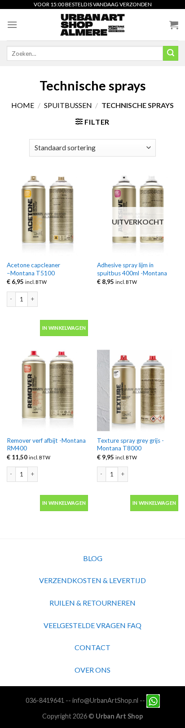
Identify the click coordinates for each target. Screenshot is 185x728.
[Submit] (170, 53)
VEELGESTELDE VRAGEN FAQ (92, 625)
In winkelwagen (64, 328)
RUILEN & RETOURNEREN (92, 602)
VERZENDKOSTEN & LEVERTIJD (92, 580)
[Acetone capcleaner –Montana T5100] (47, 215)
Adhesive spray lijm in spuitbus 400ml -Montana (132, 269)
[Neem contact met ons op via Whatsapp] (153, 700)
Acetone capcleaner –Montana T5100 (33, 269)
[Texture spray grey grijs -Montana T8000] (137, 390)
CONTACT (92, 647)
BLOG (92, 558)
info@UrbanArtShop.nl (105, 700)
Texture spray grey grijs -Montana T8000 (130, 444)
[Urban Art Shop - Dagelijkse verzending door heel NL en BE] (93, 24)
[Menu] (12, 24)
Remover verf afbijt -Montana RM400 (46, 444)
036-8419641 (45, 700)
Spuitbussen (68, 105)
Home (22, 105)
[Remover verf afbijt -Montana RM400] (47, 390)
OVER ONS (92, 669)
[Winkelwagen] (173, 25)
